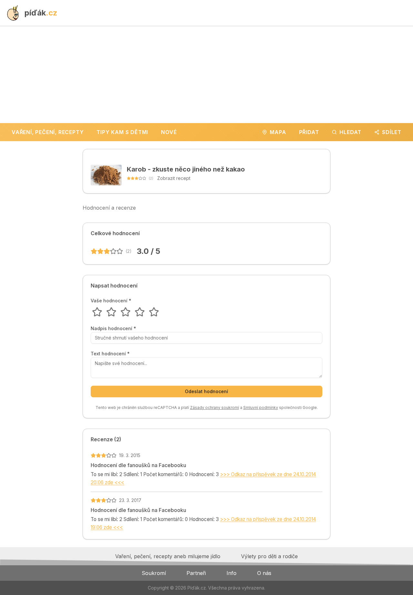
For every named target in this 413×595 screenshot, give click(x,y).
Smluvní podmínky (260, 407)
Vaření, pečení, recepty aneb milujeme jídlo (167, 556)
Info (232, 573)
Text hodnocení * (110, 353)
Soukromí (154, 573)
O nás (264, 573)
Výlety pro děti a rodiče (269, 556)
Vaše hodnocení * (111, 300)
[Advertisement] (206, 74)
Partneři (196, 573)
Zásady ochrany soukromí (214, 407)
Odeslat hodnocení (206, 391)
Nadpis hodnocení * (113, 328)
